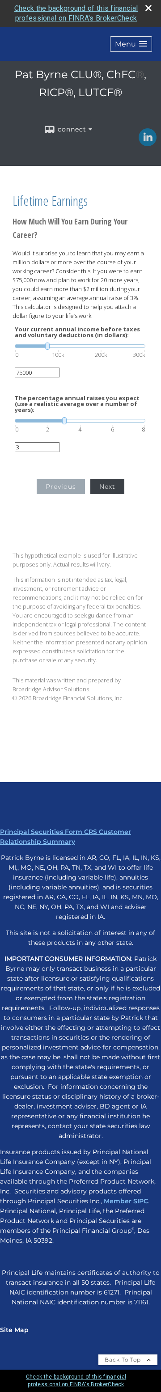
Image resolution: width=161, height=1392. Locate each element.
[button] (131, 44)
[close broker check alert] (148, 8)
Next (107, 486)
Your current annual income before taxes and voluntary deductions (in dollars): (77, 332)
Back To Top (124, 1359)
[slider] (80, 346)
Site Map (14, 1330)
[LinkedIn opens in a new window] (148, 143)
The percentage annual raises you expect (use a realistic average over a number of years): (77, 404)
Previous (61, 486)
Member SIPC (126, 1201)
